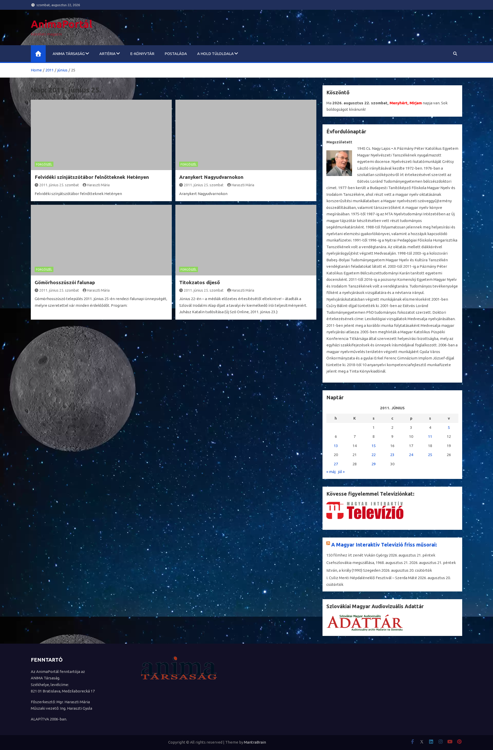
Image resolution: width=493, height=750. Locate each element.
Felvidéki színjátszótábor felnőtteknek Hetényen (92, 177)
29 (374, 464)
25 (430, 454)
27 (336, 464)
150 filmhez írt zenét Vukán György (357, 555)
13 (336, 445)
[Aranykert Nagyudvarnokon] (245, 135)
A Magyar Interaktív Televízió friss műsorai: (384, 545)
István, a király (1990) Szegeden (353, 570)
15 (374, 445)
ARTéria (107, 53)
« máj (331, 471)
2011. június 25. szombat (59, 185)
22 (374, 454)
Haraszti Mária (98, 185)
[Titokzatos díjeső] (245, 240)
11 (430, 436)
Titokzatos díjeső (199, 282)
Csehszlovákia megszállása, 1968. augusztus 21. (367, 562)
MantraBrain (255, 742)
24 (411, 454)
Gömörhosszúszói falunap (65, 282)
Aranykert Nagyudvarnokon (211, 177)
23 (392, 454)
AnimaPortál (61, 24)
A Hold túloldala (215, 53)
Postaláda (176, 53)
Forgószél (44, 164)
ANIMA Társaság (69, 53)
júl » (341, 471)
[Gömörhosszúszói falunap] (101, 240)
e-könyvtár (142, 53)
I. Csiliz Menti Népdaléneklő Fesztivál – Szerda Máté (371, 578)
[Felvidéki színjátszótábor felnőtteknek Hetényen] (101, 135)
